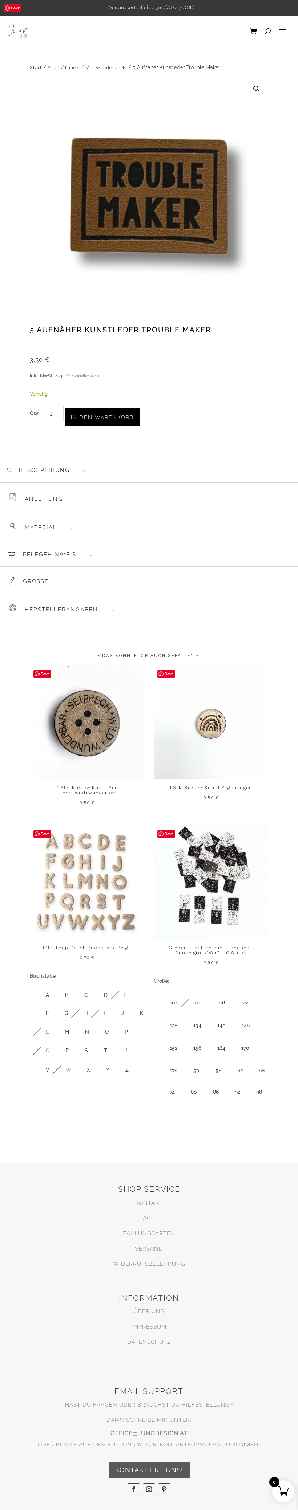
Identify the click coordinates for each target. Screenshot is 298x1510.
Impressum (149, 1326)
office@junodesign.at (149, 1433)
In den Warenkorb (102, 417)
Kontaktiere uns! (149, 1470)
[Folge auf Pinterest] (164, 1489)
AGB (149, 1218)
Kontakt (149, 1203)
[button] (256, 88)
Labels (72, 68)
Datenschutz (149, 1342)
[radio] (40, 995)
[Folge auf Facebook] (134, 1489)
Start (36, 68)
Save (15, 8)
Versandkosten (82, 375)
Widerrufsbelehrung (149, 1264)
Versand (149, 1248)
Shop (53, 68)
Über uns (149, 1311)
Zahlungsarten (149, 1233)
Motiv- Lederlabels (106, 68)
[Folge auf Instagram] (149, 1489)
